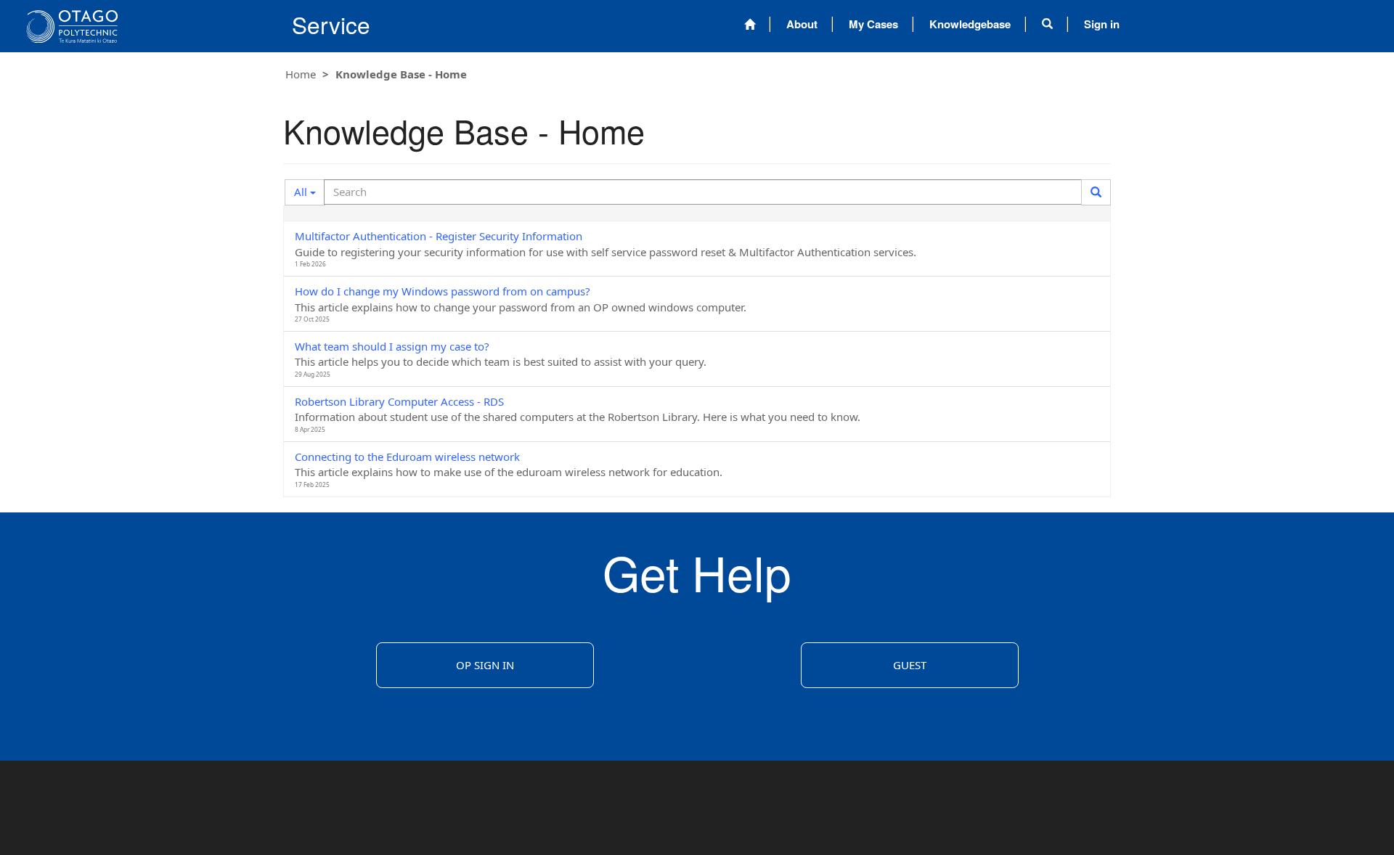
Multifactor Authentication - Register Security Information (438, 236)
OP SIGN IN (485, 665)
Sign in (1102, 24)
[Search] (1096, 192)
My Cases (873, 24)
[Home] (749, 24)
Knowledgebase (970, 24)
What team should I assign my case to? (392, 346)
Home (300, 74)
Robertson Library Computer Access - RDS (399, 401)
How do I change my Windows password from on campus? (442, 291)
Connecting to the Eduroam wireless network (407, 456)
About (802, 24)
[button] (1047, 24)
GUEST (909, 665)
